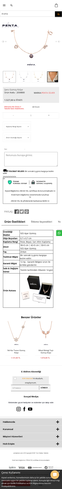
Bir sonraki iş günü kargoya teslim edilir (28, 172)
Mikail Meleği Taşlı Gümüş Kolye (16, 351)
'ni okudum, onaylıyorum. (32, 380)
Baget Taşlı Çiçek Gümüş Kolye (46, 351)
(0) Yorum (36, 107)
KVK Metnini (27, 378)
